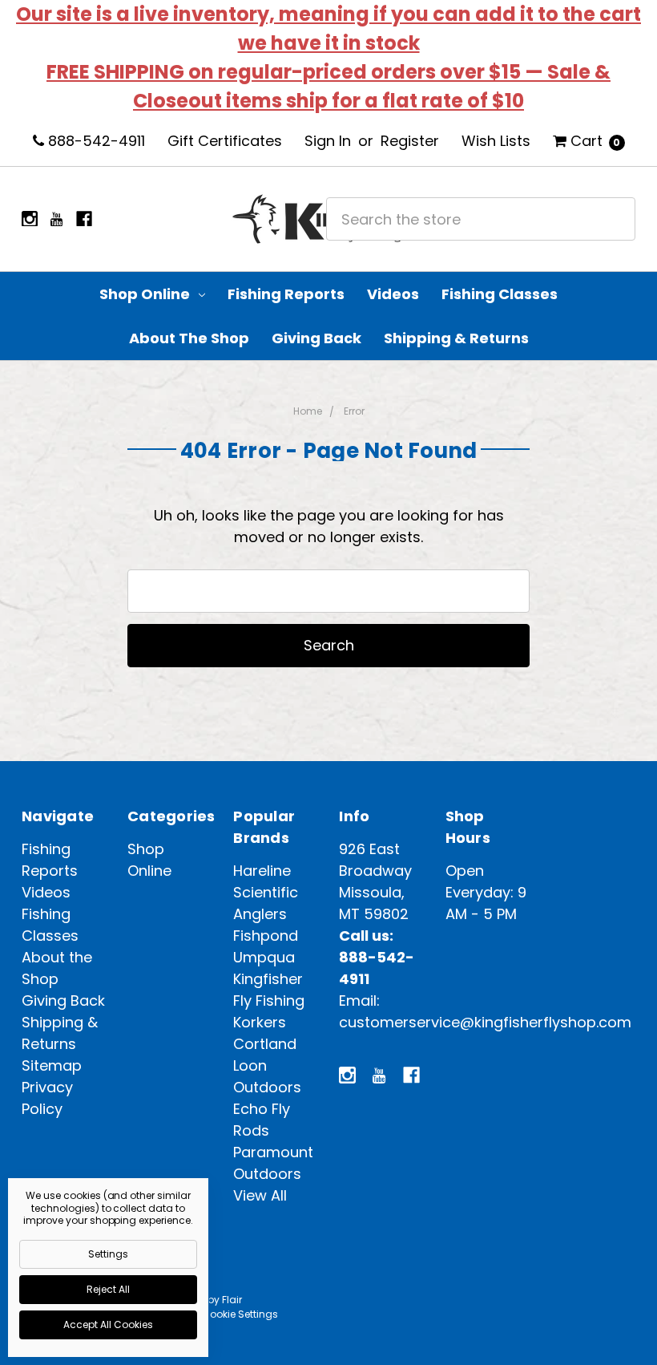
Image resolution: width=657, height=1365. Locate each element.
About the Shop (189, 338)
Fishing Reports (286, 294)
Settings (108, 1254)
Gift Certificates (224, 141)
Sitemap (52, 1065)
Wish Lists (496, 141)
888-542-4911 (94, 141)
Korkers (259, 1022)
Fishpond (265, 936)
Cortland (264, 1044)
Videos (393, 294)
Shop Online (146, 294)
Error (354, 411)
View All (260, 1195)
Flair (232, 1299)
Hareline (262, 871)
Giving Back (316, 338)
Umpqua (264, 957)
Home (307, 411)
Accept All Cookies (108, 1324)
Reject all (108, 1289)
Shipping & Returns (456, 338)
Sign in (327, 141)
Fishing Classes (499, 294)
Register (410, 141)
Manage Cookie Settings (218, 1314)
